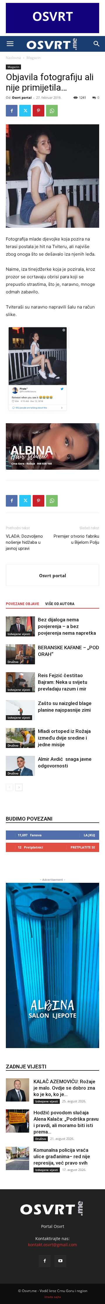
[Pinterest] (38, 110)
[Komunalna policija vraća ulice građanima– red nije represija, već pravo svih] (17, 1158)
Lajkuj (89, 835)
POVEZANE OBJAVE (22, 604)
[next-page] (18, 787)
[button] (10, 44)
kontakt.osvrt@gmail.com (52, 1244)
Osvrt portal (22, 97)
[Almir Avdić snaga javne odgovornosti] (20, 766)
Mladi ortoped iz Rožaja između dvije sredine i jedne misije (64, 737)
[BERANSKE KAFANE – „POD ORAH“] (20, 654)
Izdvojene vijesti (19, 634)
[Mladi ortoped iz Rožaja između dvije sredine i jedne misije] (20, 738)
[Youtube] (60, 1261)
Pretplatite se (83, 847)
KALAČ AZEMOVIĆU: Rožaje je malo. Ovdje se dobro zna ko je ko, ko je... (64, 1088)
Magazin (34, 57)
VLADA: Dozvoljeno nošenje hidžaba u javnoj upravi (24, 542)
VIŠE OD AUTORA (59, 604)
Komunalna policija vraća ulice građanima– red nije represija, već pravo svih (62, 1156)
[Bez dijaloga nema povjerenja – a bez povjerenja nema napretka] (20, 626)
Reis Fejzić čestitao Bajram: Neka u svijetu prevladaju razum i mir (62, 682)
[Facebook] (12, 110)
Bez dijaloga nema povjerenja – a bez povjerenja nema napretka (67, 626)
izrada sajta (52, 1297)
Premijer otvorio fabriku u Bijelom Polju (76, 539)
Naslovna (13, 57)
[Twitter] (25, 110)
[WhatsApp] (52, 110)
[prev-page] (9, 787)
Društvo (13, 662)
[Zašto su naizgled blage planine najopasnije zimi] (20, 710)
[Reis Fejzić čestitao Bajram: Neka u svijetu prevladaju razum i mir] (20, 682)
